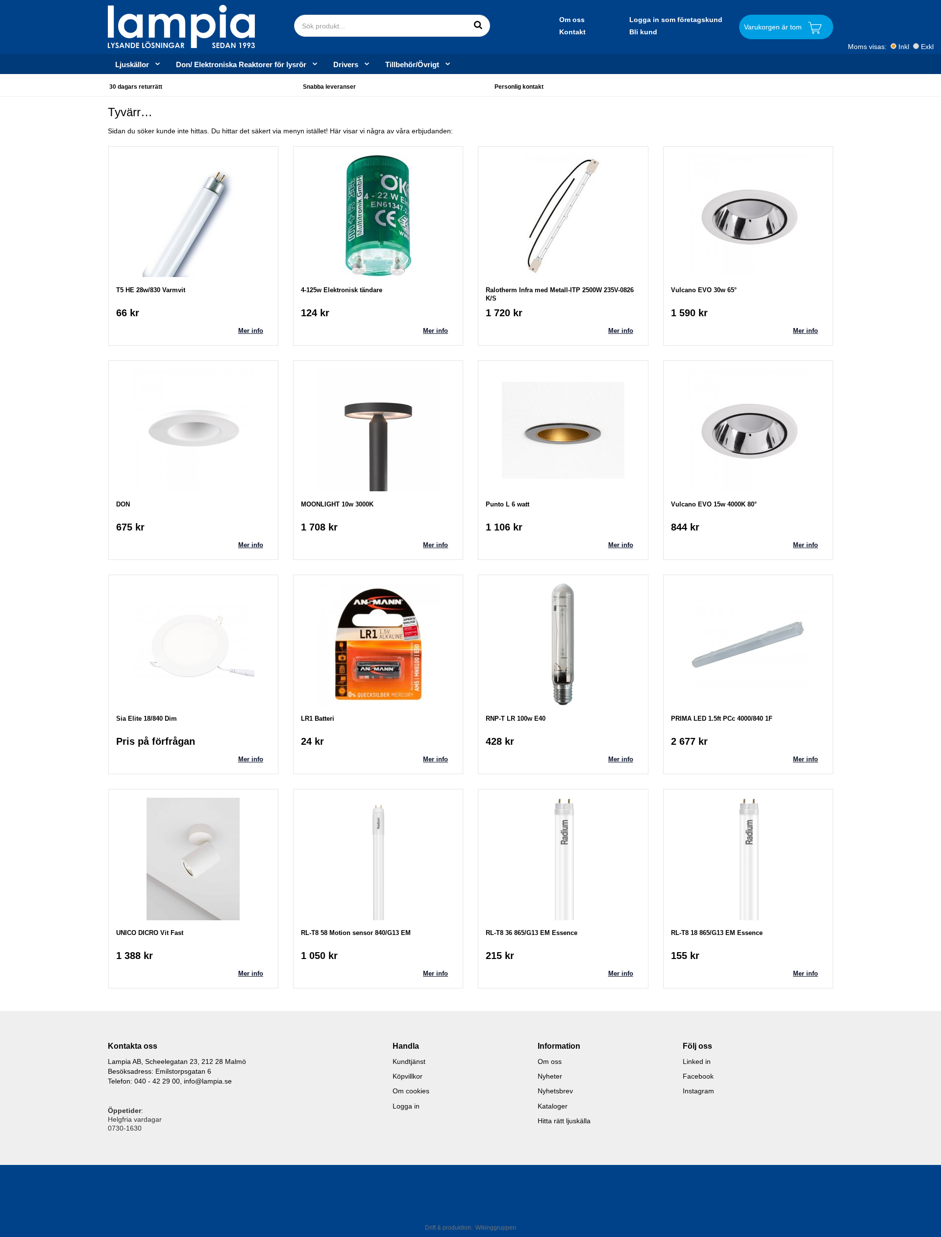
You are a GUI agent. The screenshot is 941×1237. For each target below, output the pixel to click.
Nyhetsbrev (555, 1091)
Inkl (903, 46)
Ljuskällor (132, 64)
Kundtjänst (409, 1061)
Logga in (406, 1106)
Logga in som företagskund (675, 20)
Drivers (345, 64)
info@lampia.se (208, 1081)
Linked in (697, 1061)
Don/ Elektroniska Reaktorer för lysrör (241, 64)
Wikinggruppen (495, 1227)
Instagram (698, 1091)
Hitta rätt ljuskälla (564, 1121)
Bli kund (643, 32)
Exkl (927, 46)
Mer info (250, 330)
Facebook (698, 1076)
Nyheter (550, 1076)
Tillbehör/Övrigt (412, 64)
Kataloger (553, 1106)
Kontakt (572, 32)
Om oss (572, 20)
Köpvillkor (407, 1076)
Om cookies (411, 1091)
